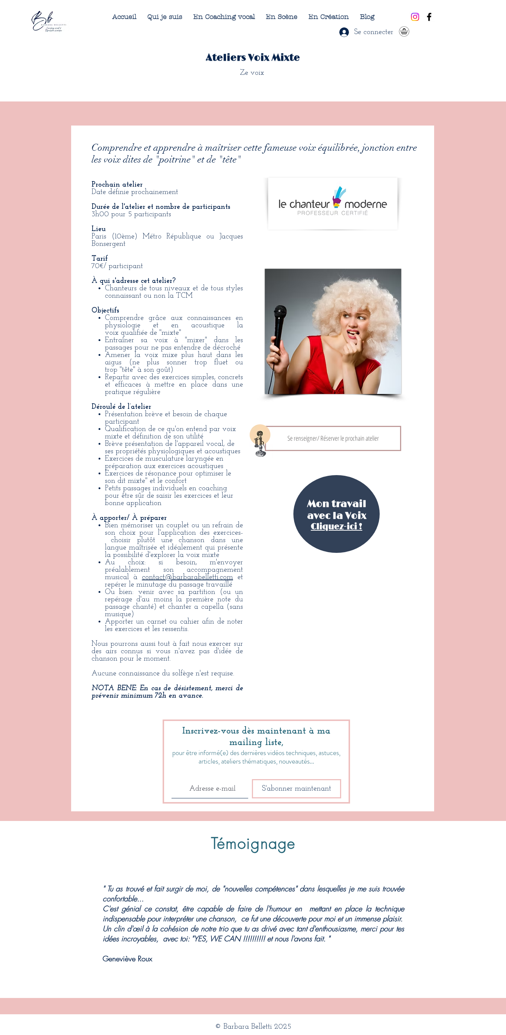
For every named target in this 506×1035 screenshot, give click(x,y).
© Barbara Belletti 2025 (253, 1027)
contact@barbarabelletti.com (187, 577)
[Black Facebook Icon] (429, 16)
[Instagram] (415, 16)
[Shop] (404, 31)
